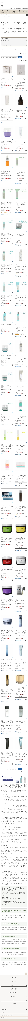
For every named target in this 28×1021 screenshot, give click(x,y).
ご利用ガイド (25, 11)
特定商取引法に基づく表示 (7, 1015)
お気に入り (8, 12)
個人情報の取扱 (4, 1017)
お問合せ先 (14, 989)
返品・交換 (14, 985)
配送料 (14, 981)
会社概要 (14, 1003)
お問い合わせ (4, 1009)
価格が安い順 (8, 57)
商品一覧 (2, 12)
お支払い (14, 977)
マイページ (14, 12)
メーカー (5, 16)
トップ (1, 16)
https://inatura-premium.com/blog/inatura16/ (11, 842)
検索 (27, 15)
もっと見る (14, 49)
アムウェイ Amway (12, 16)
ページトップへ (26, 974)
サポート (14, 1000)
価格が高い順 (14, 57)
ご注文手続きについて (14, 992)
